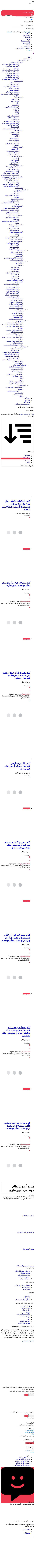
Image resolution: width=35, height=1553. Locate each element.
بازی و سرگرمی (25, 1315)
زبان (28, 1319)
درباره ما (27, 1296)
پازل (28, 1317)
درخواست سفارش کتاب (22, 1285)
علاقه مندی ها (25, 41)
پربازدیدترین (26, 456)
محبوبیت (27, 455)
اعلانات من (26, 43)
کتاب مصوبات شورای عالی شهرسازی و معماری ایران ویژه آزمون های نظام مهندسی (15, 938)
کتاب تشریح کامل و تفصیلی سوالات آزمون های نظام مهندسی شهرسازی (17, 845)
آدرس (28, 39)
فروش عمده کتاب (24, 1277)
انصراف (31, 1395)
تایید (26, 1395)
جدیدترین (27, 458)
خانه (33, 414)
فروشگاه (27, 1533)
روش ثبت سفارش (24, 1275)
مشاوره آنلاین (26, 1287)
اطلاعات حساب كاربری (22, 48)
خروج (28, 50)
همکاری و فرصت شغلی (22, 1299)
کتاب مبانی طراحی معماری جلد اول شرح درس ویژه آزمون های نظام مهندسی (17, 1125)
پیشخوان (27, 33)
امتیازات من (26, 1289)
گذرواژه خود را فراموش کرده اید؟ (29, 1432)
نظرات (28, 44)
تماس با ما (27, 1298)
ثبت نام (9, 31)
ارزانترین (27, 460)
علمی (28, 1312)
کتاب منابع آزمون (24, 414)
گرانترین (27, 462)
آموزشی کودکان (24, 1321)
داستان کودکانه (25, 1306)
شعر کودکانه (26, 1308)
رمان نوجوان (26, 1310)
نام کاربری (30, 1423)
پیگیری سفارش (25, 46)
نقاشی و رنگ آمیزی (23, 1314)
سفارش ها (26, 35)
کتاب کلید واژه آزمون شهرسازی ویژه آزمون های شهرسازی (17, 766)
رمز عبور (30, 1428)
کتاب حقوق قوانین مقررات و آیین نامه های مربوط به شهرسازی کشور (16, 675)
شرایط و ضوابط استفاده (22, 1271)
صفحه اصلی (26, 1529)
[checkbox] (23, 20)
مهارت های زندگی (24, 1323)
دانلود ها (27, 37)
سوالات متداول (25, 1273)
